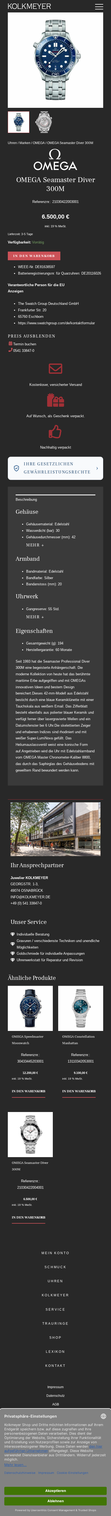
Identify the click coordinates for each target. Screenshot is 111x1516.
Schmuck (55, 1267)
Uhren (12, 143)
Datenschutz (55, 1396)
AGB (55, 1404)
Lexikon (55, 1352)
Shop (55, 1338)
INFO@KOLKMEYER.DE (30, 897)
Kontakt (55, 1366)
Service (55, 1309)
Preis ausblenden (31, 336)
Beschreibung (26, 499)
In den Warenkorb (34, 256)
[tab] (55, 499)
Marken (24, 143)
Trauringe (55, 1323)
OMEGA (39, 143)
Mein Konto (55, 1253)
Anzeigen (15, 291)
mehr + (35, 545)
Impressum (55, 1387)
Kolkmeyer (55, 1295)
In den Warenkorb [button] (28, 1091)
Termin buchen (24, 344)
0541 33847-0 (23, 351)
